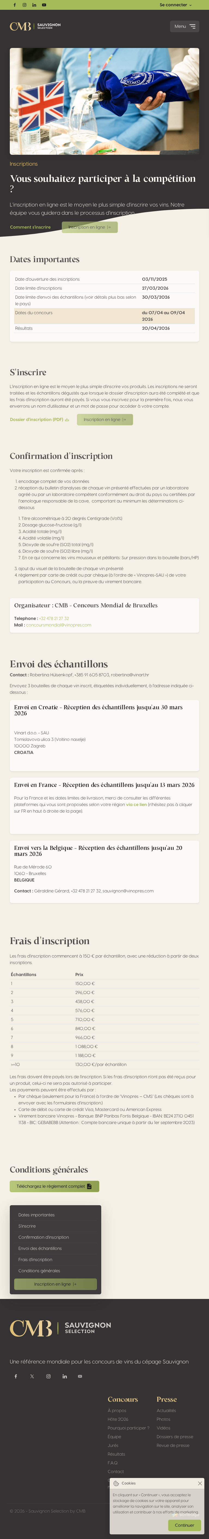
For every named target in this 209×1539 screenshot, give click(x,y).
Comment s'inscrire (30, 227)
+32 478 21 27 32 (54, 618)
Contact (116, 1472)
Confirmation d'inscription (44, 1237)
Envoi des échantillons (40, 1248)
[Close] (200, 1483)
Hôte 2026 (118, 1419)
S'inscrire (27, 1226)
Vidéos (163, 1428)
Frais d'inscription (35, 1260)
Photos (163, 1419)
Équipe (114, 1437)
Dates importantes (37, 1215)
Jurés (113, 1445)
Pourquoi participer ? (128, 1428)
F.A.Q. (113, 1463)
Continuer (184, 1525)
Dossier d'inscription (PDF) (36, 419)
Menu (180, 26)
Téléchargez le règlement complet (51, 1186)
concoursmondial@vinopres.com (58, 625)
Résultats (116, 1454)
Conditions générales (39, 1271)
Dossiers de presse (175, 1437)
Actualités (166, 1410)
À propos (117, 1410)
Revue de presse (173, 1445)
